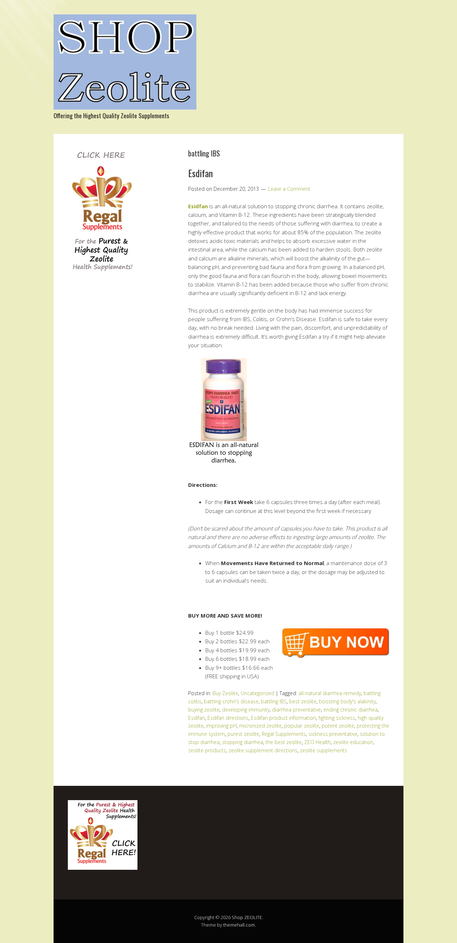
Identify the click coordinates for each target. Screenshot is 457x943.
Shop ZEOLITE (247, 917)
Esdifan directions (227, 717)
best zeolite (302, 701)
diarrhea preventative (296, 709)
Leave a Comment (289, 188)
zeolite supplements (323, 750)
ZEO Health (317, 742)
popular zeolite (301, 725)
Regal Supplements (284, 733)
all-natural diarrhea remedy (329, 693)
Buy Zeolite (225, 693)
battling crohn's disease (231, 701)
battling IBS (274, 701)
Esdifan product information (283, 717)
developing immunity (246, 709)
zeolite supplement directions (262, 750)
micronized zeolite (260, 725)
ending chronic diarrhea (350, 709)
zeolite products (207, 750)
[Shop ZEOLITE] (125, 103)
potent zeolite (338, 725)
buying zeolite (204, 709)
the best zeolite (284, 742)
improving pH (221, 725)
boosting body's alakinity (347, 701)
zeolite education (353, 742)
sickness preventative (332, 733)
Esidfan (198, 206)
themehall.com (239, 925)
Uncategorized (257, 693)
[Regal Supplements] (102, 275)
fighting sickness (336, 717)
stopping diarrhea (242, 742)
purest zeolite (243, 733)
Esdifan (200, 173)
